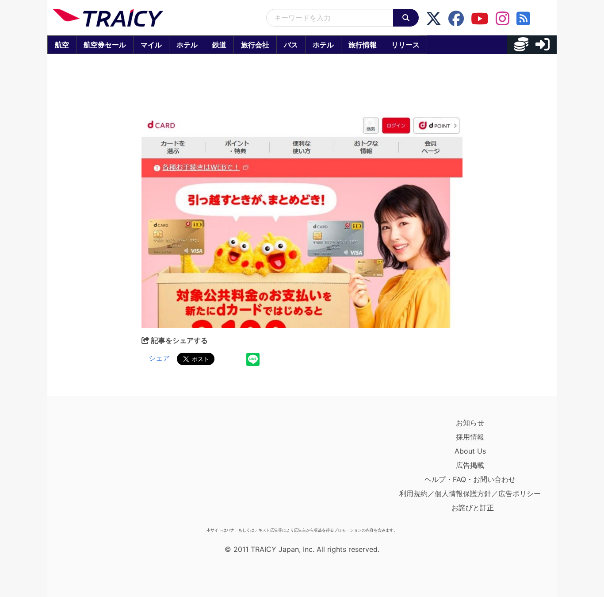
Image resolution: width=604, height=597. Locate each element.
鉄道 (219, 44)
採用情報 (470, 436)
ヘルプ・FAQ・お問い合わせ (470, 479)
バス (291, 44)
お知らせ (470, 422)
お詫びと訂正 (472, 507)
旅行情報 (362, 44)
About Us (470, 451)
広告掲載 (470, 465)
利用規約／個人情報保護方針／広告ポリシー (470, 493)
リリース (405, 44)
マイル (151, 44)
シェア (159, 358)
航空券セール (105, 44)
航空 (62, 44)
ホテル (187, 44)
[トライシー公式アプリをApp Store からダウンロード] (104, 469)
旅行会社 (255, 44)
